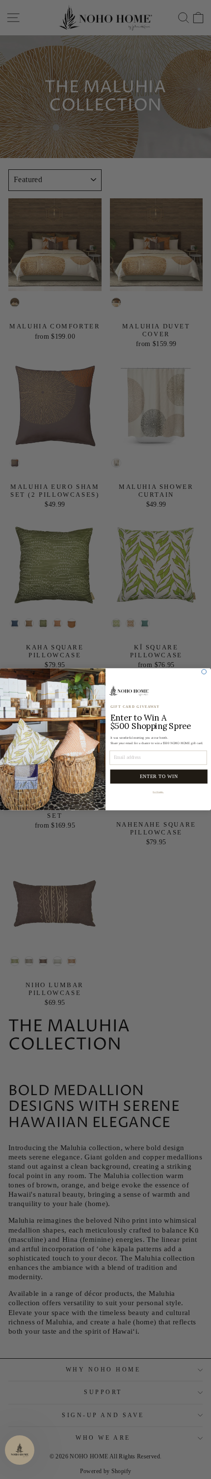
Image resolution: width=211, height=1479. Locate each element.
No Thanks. (158, 792)
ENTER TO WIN (159, 777)
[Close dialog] (204, 672)
